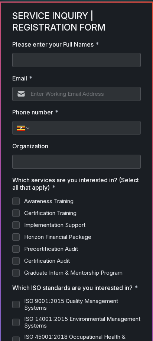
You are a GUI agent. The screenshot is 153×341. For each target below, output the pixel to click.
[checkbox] (16, 201)
